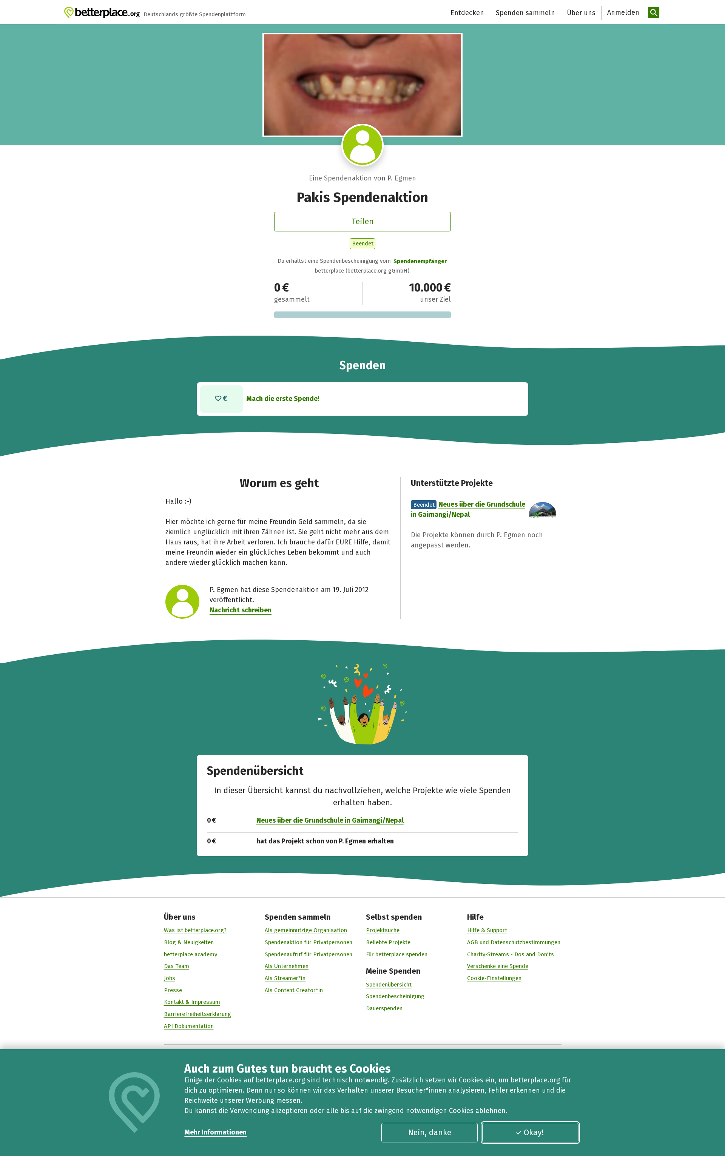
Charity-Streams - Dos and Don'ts (510, 954)
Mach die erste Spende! (282, 399)
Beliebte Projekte (388, 942)
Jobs (169, 978)
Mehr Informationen (215, 1132)
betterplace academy (190, 954)
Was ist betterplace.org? (195, 930)
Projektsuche (383, 930)
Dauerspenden (384, 1008)
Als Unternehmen (287, 966)
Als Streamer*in (285, 978)
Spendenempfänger (420, 261)
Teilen (363, 222)
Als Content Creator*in (294, 990)
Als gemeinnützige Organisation (306, 930)
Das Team (176, 966)
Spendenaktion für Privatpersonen (308, 942)
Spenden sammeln (525, 13)
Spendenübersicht (389, 984)
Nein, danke (429, 1133)
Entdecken (467, 13)
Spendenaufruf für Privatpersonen (308, 954)
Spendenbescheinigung (395, 996)
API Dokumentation (189, 1026)
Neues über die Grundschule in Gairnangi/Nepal (330, 820)
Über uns (581, 13)
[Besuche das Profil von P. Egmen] (362, 145)
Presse (173, 990)
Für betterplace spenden (396, 954)
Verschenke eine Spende (497, 966)
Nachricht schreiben (240, 610)
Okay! (534, 1133)
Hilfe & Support (487, 930)
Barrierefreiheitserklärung (197, 1014)
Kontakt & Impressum (192, 1002)
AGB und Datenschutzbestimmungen (513, 942)
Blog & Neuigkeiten (189, 942)
